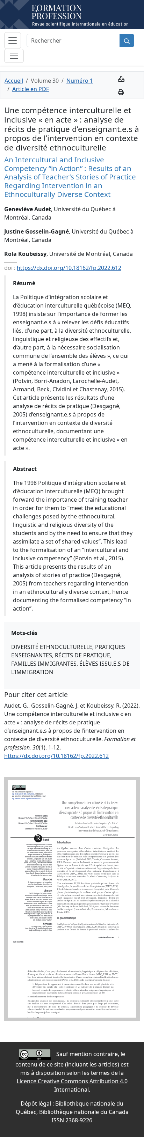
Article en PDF (30, 89)
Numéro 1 (79, 80)
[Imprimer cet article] (121, 91)
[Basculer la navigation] (12, 40)
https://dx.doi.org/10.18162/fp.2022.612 (69, 268)
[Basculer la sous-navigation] (14, 56)
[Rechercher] (127, 40)
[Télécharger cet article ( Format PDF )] (121, 78)
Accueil (14, 80)
